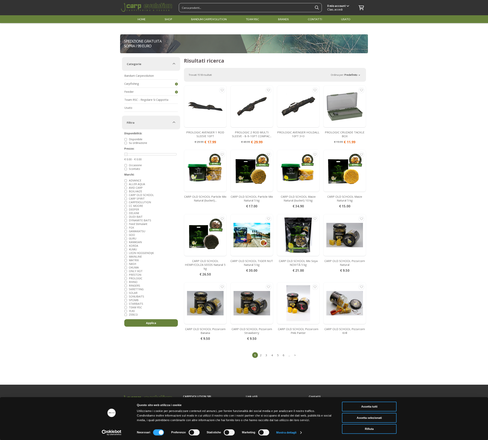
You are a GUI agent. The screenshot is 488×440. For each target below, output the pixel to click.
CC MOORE (136, 206)
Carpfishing (131, 83)
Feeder (129, 91)
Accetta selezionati (369, 417)
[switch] (194, 432)
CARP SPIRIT (137, 198)
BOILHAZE (135, 191)
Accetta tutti (369, 406)
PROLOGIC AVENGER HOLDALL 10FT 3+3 (298, 134)
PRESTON (135, 274)
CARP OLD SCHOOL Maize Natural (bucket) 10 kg (298, 198)
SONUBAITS (136, 296)
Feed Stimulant (138, 224)
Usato (128, 108)
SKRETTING (136, 289)
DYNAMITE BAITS (140, 220)
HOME (142, 19)
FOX (131, 227)
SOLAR (133, 293)
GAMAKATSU (137, 231)
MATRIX (134, 260)
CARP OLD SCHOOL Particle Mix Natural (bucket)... (205, 198)
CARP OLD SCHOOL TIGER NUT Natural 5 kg (251, 263)
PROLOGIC (135, 278)
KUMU (133, 249)
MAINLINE (135, 256)
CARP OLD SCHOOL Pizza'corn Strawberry (252, 331)
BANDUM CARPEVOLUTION (209, 19)
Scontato (134, 169)
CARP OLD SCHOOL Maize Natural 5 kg (344, 198)
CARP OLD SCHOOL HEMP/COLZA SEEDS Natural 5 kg (205, 264)
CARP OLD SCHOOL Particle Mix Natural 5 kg (252, 198)
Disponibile (135, 139)
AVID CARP (136, 187)
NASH (132, 264)
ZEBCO (133, 314)
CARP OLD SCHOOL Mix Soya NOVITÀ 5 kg (298, 263)
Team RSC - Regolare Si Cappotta (146, 100)
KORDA (133, 245)
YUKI (132, 311)
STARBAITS (136, 303)
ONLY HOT (136, 271)
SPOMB (134, 300)
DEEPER (134, 209)
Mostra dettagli (286, 432)
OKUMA (134, 267)
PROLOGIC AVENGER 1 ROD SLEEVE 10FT (205, 134)
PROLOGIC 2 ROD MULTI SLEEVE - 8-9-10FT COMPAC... (251, 134)
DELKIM (134, 213)
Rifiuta (369, 428)
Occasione (135, 165)
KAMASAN (135, 242)
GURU (132, 238)
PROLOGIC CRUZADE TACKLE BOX (344, 134)
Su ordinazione (138, 143)
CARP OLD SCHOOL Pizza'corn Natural (344, 263)
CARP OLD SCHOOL (141, 195)
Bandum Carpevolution (139, 75)
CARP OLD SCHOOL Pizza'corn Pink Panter (298, 331)
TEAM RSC (252, 19)
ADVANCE (135, 180)
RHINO (133, 282)
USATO (345, 19)
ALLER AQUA (137, 184)
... (289, 355)
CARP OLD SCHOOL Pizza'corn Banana (205, 331)
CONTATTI (315, 19)
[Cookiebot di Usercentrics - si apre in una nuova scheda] (111, 432)
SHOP (168, 19)
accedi (338, 9)
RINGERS (134, 285)
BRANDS (283, 19)
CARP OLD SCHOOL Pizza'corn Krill (344, 331)
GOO (132, 235)
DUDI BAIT (136, 216)
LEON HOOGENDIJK (141, 253)
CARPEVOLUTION (140, 202)
